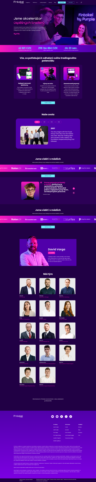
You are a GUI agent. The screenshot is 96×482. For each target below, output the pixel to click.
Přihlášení (71, 2)
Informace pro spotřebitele (42, 480)
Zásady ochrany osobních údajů (56, 479)
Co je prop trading (69, 438)
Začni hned (62, 2)
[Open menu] (81, 2)
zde (38, 464)
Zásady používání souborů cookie (42, 479)
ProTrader (55, 432)
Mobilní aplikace (57, 440)
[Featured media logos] (48, 168)
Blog (55, 2)
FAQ (79, 435)
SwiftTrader (56, 429)
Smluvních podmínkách (39, 467)
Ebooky (80, 427)
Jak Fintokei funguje (69, 435)
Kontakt (67, 429)
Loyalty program (43, 2)
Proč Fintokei (68, 432)
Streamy (80, 432)
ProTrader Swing (57, 435)
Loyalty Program (57, 438)
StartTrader (56, 427)
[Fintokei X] (66, 416)
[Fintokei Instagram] (57, 416)
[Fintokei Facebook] (61, 416)
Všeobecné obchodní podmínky (70, 479)
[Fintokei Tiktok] (70, 416)
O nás (66, 427)
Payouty (50, 2)
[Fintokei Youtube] (52, 416)
